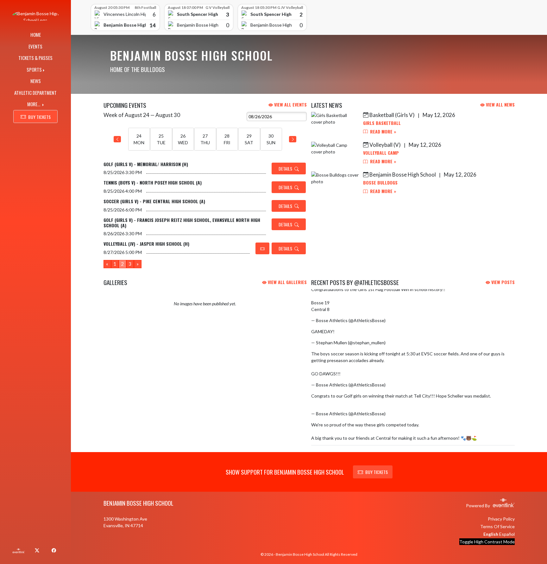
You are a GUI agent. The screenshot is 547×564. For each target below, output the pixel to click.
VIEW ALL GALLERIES (287, 282)
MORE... (34, 103)
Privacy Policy (501, 519)
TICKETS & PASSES (35, 57)
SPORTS (34, 69)
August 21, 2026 (403, 342)
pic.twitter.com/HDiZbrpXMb (370, 373)
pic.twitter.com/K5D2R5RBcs (359, 309)
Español (507, 534)
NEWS (35, 80)
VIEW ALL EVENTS (290, 104)
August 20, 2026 (403, 413)
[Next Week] (292, 139)
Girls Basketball (382, 123)
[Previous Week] (117, 139)
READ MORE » (382, 131)
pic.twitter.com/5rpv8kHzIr (337, 402)
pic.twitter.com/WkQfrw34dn (365, 331)
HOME (35, 34)
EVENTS (35, 46)
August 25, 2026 (403, 320)
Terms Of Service (497, 526)
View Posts (502, 282)
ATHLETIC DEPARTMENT (35, 92)
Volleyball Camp (381, 152)
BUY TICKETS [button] (39, 116)
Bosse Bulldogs (380, 182)
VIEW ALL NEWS (500, 104)
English (490, 534)
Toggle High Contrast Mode (487, 541)
